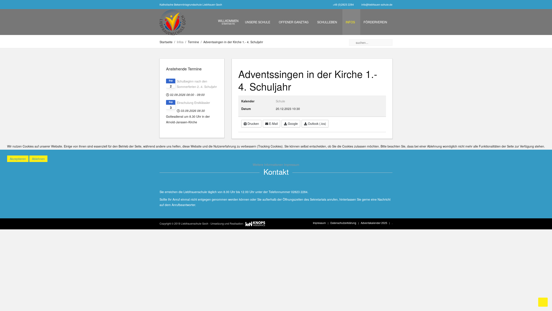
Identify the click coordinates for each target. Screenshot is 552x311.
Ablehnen (38, 159)
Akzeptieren (18, 159)
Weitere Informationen (268, 164)
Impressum (291, 164)
